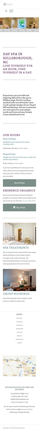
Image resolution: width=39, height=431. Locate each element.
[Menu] (10, 11)
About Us (19, 336)
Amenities (19, 322)
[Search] (5, 11)
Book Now (19, 318)
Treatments (19, 325)
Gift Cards (19, 332)
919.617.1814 (15, 402)
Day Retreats (19, 328)
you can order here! (29, 201)
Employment (19, 339)
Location (19, 343)
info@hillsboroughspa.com (19, 399)
